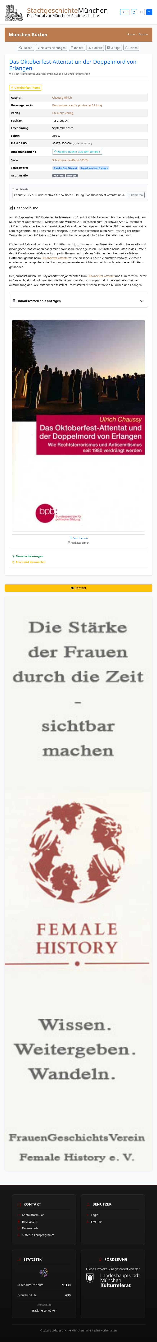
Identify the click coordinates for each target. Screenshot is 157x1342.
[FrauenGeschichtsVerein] (78, 883)
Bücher (143, 34)
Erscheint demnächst (30, 562)
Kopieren (136, 195)
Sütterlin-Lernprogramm (38, 1235)
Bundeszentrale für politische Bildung (77, 105)
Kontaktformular (33, 1215)
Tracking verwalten (44, 1310)
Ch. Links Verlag (62, 113)
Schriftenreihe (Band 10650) (70, 160)
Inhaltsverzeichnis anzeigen (39, 301)
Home (131, 34)
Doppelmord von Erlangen (94, 168)
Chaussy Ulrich (62, 97)
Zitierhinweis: (20, 189)
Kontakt (80, 588)
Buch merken (80, 538)
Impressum (29, 1221)
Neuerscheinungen (29, 556)
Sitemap (96, 1221)
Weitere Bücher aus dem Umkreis (79, 152)
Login (94, 1215)
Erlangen (71, 175)
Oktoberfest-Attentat (65, 168)
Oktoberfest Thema (27, 87)
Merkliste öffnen (79, 542)
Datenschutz (30, 1228)
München (59, 175)
